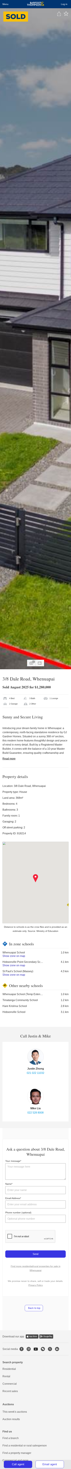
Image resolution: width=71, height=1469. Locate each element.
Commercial (9, 1383)
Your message (12, 1161)
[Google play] (46, 1336)
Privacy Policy (35, 1285)
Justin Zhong (35, 1068)
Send (35, 1254)
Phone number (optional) (18, 1212)
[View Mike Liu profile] (35, 1096)
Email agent (49, 1464)
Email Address (12, 1198)
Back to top (33, 1308)
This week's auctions (14, 1411)
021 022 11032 (35, 1073)
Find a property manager (16, 1453)
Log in (64, 4)
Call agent (18, 1464)
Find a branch (10, 1438)
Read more (9, 758)
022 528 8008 (35, 1112)
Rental (6, 1376)
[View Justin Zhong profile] (35, 1056)
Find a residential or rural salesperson (24, 1445)
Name (8, 1184)
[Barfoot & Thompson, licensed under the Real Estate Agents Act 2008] (35, 4)
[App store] (32, 1336)
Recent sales (10, 1391)
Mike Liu (35, 1108)
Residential (9, 1369)
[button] (35, 878)
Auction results (11, 1419)
